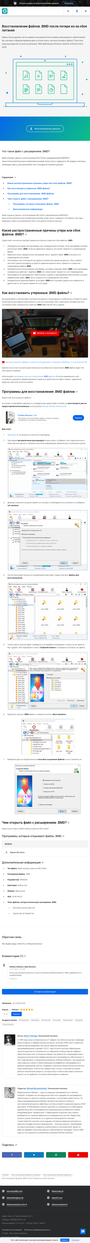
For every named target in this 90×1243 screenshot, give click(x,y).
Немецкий (35, 1020)
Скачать (78, 418)
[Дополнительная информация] (42, 863)
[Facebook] (12, 1155)
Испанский (45, 1020)
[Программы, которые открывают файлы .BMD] (62, 836)
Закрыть (64, 1240)
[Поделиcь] (15, 1144)
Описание (75, 1240)
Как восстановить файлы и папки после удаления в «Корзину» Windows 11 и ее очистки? (45, 362)
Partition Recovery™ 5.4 (27, 415)
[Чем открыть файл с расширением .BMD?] (68, 823)
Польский (57, 1020)
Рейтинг (15, 1010)
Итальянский (8, 1024)
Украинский (68, 1020)
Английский (24, 1020)
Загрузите (11, 435)
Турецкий (79, 1020)
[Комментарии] (24, 956)
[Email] (56, 1155)
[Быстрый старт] (85, 11)
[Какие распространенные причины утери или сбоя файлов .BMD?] (25, 235)
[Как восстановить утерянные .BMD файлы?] (70, 293)
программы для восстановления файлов (34, 376)
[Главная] (4, 11)
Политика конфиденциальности (37, 1230)
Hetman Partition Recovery (53, 406)
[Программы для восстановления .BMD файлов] (76, 392)
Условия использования (12, 1230)
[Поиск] (68, 11)
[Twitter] (34, 1155)
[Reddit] (78, 1155)
